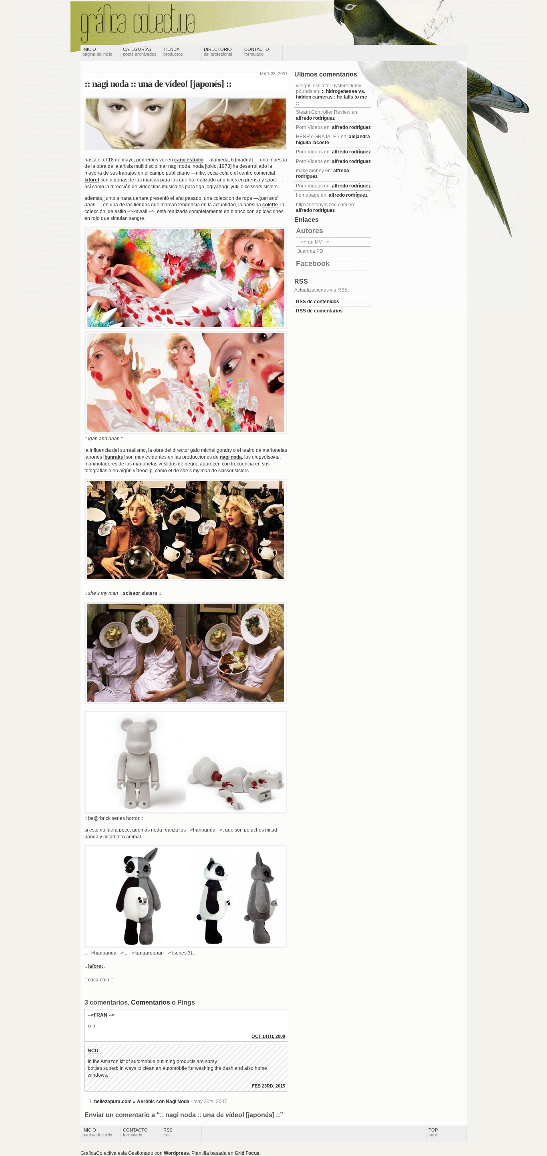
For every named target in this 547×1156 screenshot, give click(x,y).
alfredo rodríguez (315, 118)
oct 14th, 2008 (268, 1036)
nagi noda (231, 457)
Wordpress (176, 1153)
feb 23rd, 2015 (268, 1085)
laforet (91, 180)
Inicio (97, 51)
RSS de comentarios (319, 311)
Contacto (256, 51)
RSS (167, 1132)
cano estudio (188, 160)
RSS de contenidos (317, 301)
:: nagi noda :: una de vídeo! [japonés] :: (157, 84)
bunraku (114, 457)
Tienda (173, 51)
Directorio (218, 51)
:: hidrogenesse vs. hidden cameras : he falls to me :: (331, 97)
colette (270, 204)
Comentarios (150, 1002)
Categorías (140, 51)
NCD (93, 1050)
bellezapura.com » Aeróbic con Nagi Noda (141, 1101)
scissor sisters (140, 593)
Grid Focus (247, 1153)
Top (433, 1132)
